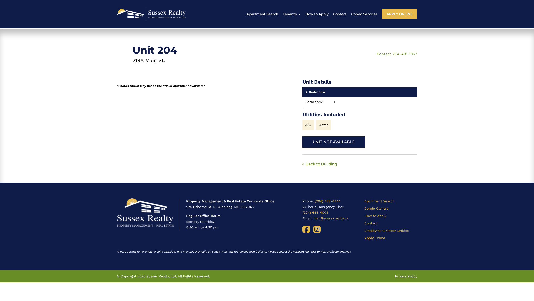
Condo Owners (376, 208)
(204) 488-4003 (315, 212)
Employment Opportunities (386, 231)
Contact (340, 14)
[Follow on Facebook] (306, 229)
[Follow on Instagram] (317, 229)
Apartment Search (262, 14)
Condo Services (364, 14)
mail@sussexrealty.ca (331, 218)
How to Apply (317, 14)
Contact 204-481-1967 (397, 54)
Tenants (290, 14)
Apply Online (400, 14)
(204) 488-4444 (328, 201)
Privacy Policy (406, 276)
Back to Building (321, 164)
